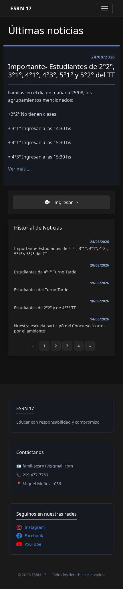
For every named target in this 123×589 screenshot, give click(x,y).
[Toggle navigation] (105, 8)
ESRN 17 (21, 8)
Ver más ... (19, 169)
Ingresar (63, 202)
